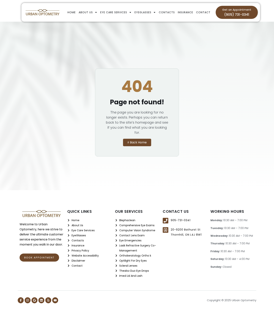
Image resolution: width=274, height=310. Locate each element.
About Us (86, 12)
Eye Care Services (113, 12)
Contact (203, 12)
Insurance (185, 12)
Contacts (167, 12)
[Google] (34, 300)
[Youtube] (55, 300)
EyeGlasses (143, 12)
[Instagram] (28, 300)
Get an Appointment (236, 10)
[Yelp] (48, 300)
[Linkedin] (41, 300)
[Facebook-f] (21, 300)
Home (71, 12)
